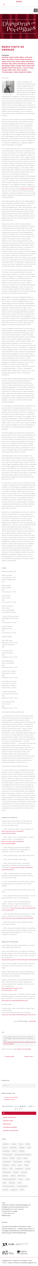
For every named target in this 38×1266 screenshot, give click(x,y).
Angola (11, 57)
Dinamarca (6, 1151)
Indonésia (5, 63)
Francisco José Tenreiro (27, 189)
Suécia (14, 70)
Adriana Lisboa (8, 1121)
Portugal (24, 1172)
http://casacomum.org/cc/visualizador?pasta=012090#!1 (18, 918)
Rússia (19, 68)
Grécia (25, 1158)
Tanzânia (24, 70)
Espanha (21, 1151)
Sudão (9, 70)
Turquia (5, 1189)
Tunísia (15, 72)
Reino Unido (30, 65)
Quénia (24, 65)
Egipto (12, 59)
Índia (22, 1189)
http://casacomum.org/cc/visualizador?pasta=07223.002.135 (19, 1014)
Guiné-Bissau (30, 61)
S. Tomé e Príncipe (27, 68)
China (3, 59)
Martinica (31, 63)
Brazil (28, 1144)
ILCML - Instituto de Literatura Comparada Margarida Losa (19, 1263)
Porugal (18, 65)
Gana (13, 61)
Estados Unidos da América (23, 59)
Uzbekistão (22, 72)
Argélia (16, 57)
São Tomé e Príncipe (8, 1186)
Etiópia (4, 61)
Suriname (12, 1182)
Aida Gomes (7, 1124)
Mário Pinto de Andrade (24, 1049)
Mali (19, 63)
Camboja (21, 1147)
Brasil (21, 1144)
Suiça (18, 70)
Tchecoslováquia (7, 72)
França (9, 61)
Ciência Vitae (32, 1021)
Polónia (16, 1172)
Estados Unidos (7, 1154)
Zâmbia (29, 72)
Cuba (7, 59)
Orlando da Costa (9, 1099)
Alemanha (5, 57)
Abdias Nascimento (9, 1117)
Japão (19, 1165)
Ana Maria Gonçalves (10, 1127)
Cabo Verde (28, 57)
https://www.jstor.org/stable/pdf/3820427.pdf (15, 1000)
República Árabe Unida (9, 68)
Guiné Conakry (20, 61)
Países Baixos (6, 1172)
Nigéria (13, 65)
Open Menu (36, 10)
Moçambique (6, 65)
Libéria (15, 63)
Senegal (4, 70)
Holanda (27, 1161)
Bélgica (21, 57)
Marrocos (24, 63)
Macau (5, 1168)
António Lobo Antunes (10, 1130)
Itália (10, 63)
